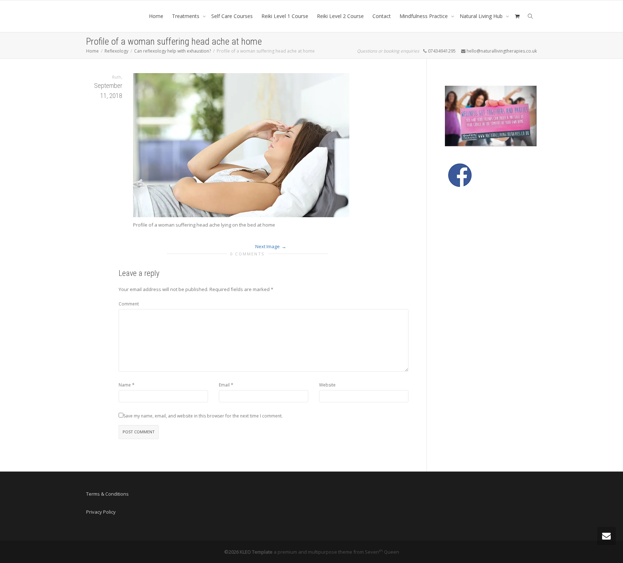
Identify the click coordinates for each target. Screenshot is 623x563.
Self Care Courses (232, 16)
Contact (381, 16)
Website (327, 385)
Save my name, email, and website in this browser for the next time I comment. (203, 416)
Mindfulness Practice (424, 16)
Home (156, 16)
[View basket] (517, 16)
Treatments (186, 16)
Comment (129, 304)
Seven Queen (382, 552)
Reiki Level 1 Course (284, 16)
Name (125, 385)
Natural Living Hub (482, 16)
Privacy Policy (101, 512)
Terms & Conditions (107, 494)
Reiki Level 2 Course (340, 16)
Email (224, 385)
